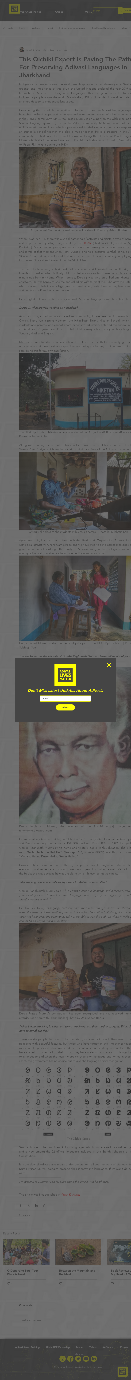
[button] (109, 665)
